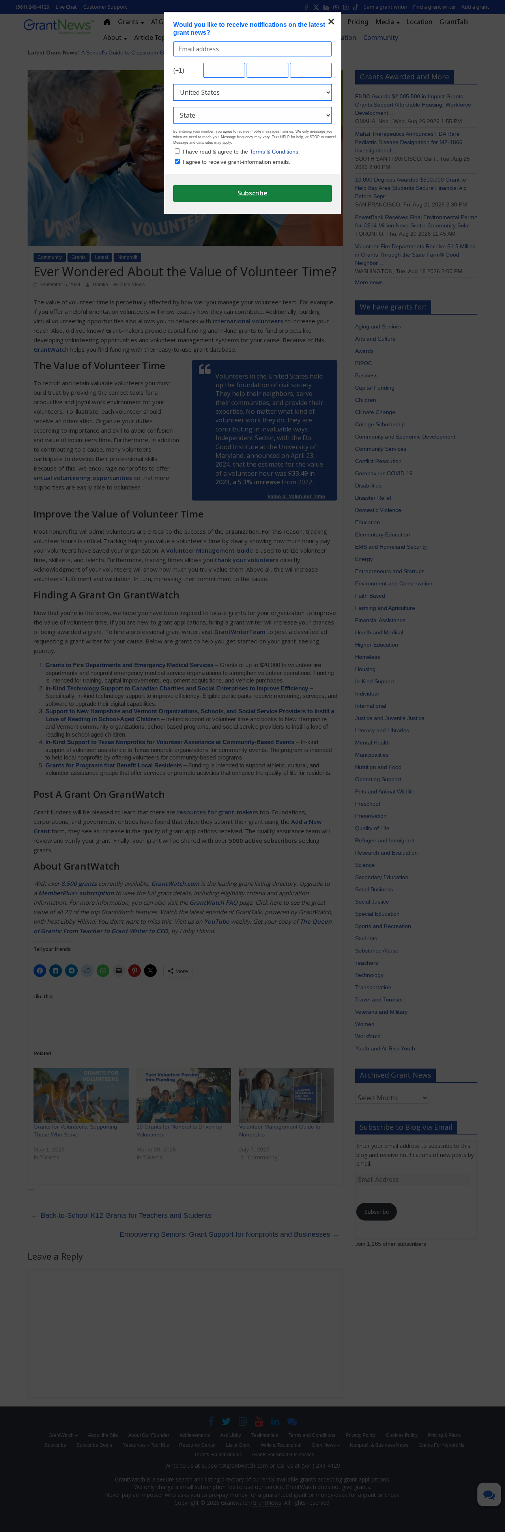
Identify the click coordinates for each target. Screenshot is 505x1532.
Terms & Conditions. (275, 151)
